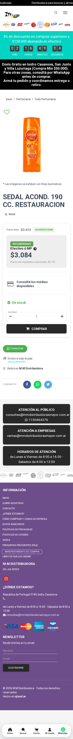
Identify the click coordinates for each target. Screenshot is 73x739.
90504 (11, 214)
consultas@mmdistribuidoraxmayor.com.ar (37, 415)
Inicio (9, 99)
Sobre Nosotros (13, 503)
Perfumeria (23, 99)
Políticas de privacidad (18, 529)
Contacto (9, 508)
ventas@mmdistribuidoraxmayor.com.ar (36, 436)
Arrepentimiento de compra (22, 551)
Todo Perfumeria (45, 99)
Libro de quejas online (17, 556)
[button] (36, 328)
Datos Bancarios (13, 524)
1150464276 (38, 420)
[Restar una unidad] (10, 317)
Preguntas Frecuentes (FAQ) (20, 545)
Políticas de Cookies (15, 534)
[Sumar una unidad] (62, 317)
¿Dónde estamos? (13, 513)
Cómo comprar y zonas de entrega (25, 519)
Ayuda (6, 540)
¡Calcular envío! (17, 362)
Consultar (16, 348)
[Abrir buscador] (55, 12)
